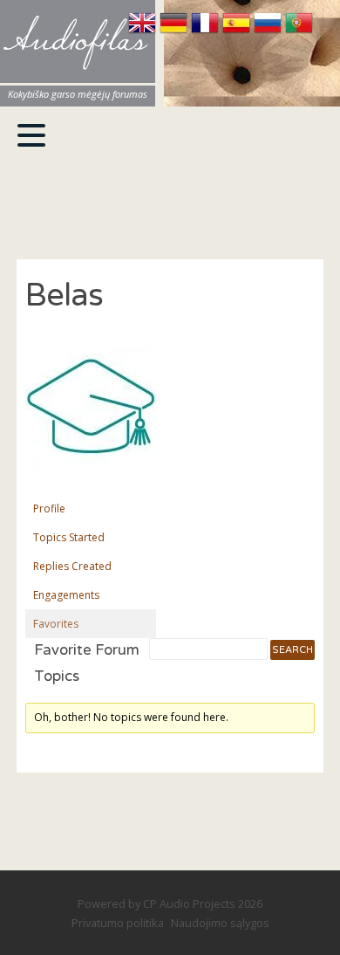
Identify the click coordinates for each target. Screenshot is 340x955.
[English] (144, 31)
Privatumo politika (117, 923)
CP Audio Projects (189, 903)
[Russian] (269, 31)
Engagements (66, 594)
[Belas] (90, 485)
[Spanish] (238, 31)
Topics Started (69, 537)
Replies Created (72, 566)
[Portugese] (299, 31)
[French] (206, 31)
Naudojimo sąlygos (220, 923)
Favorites (55, 623)
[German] (175, 31)
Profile (49, 508)
